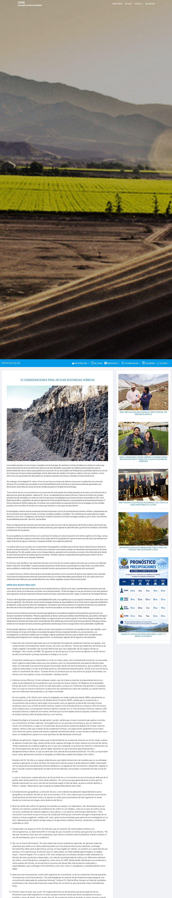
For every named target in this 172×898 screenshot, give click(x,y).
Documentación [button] (131, 363)
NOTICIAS (128, 4)
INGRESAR (151, 4)
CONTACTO (138, 4)
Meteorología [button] (81, 363)
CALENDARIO (150, 363)
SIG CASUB (98, 363)
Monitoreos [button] (112, 363)
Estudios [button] (164, 363)
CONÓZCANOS (117, 4)
